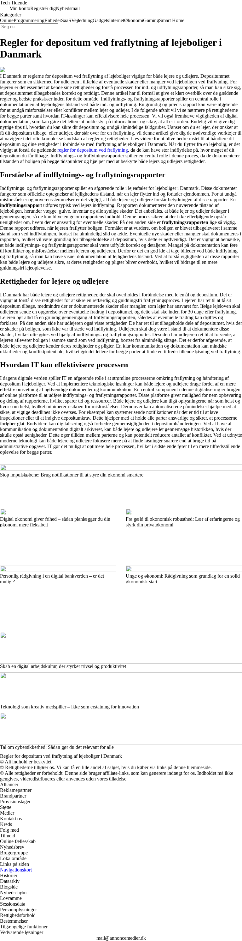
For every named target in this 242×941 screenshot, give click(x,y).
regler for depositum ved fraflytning (92, 150)
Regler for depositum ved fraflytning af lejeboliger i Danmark (61, 756)
